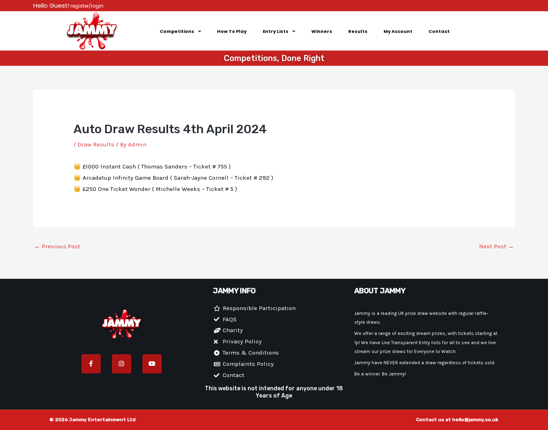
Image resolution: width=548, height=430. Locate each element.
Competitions (177, 31)
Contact (439, 31)
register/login (86, 5)
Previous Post (57, 246)
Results (357, 31)
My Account (398, 31)
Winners (321, 31)
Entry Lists (275, 31)
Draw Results (95, 144)
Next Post (496, 246)
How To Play (232, 31)
